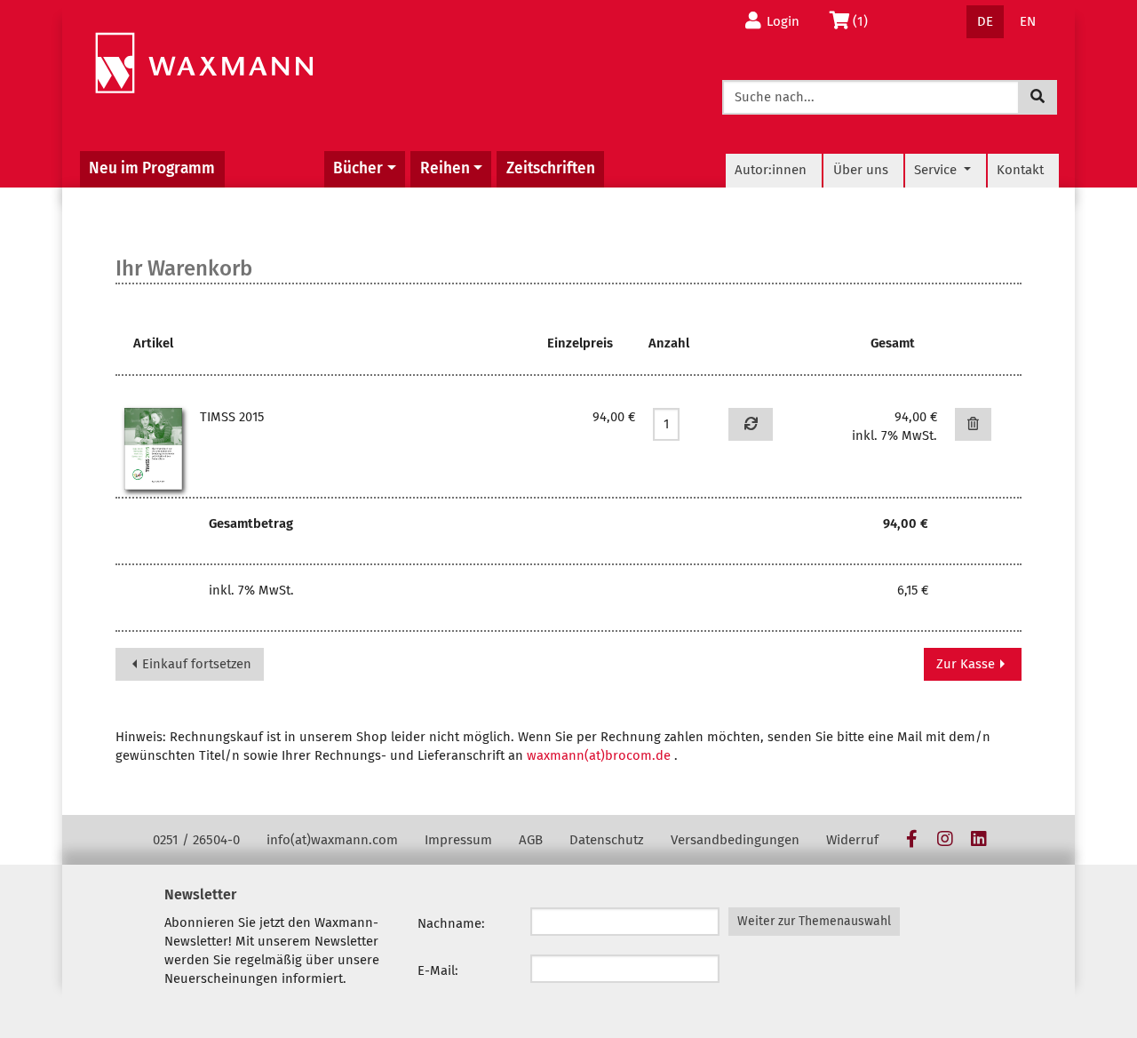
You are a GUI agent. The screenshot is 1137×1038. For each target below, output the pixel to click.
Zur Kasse (967, 664)
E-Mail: (437, 970)
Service (937, 170)
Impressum (458, 840)
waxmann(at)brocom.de (599, 755)
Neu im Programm (152, 168)
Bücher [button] (358, 168)
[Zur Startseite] (204, 63)
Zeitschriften (550, 168)
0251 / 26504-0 (196, 840)
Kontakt (1020, 170)
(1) (865, 20)
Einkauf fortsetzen (195, 664)
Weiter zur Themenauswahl (814, 921)
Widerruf (852, 840)
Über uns (860, 170)
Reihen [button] (445, 168)
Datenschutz (606, 840)
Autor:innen (771, 170)
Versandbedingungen (735, 840)
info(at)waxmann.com (332, 840)
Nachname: (451, 923)
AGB (531, 840)
